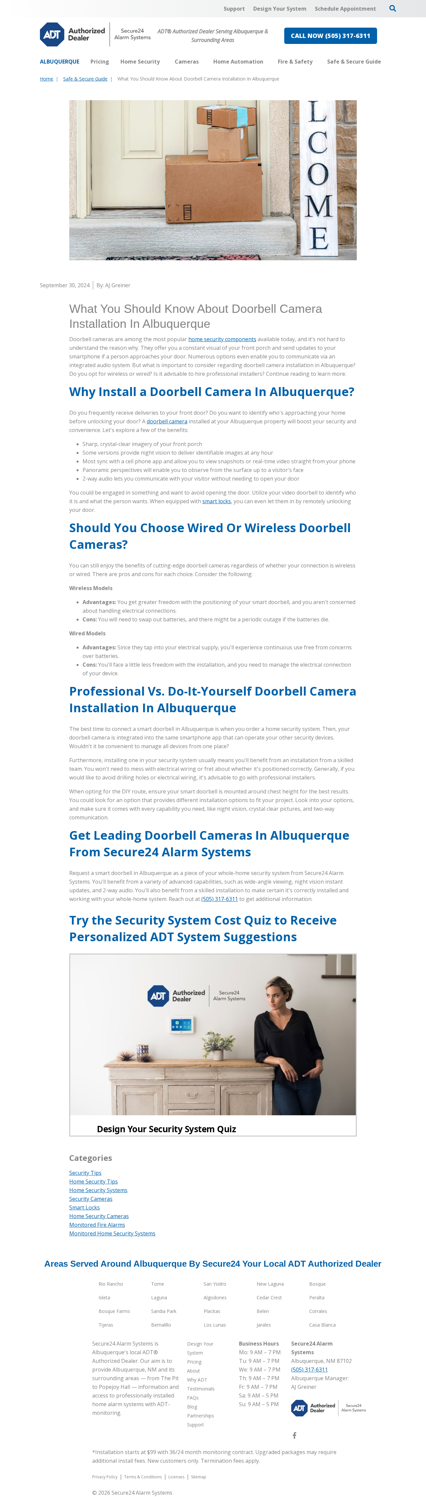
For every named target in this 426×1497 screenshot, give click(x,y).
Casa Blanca (322, 1325)
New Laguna (270, 1284)
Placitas (212, 1311)
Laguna (159, 1297)
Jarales (264, 1325)
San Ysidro (215, 1284)
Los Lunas (215, 1325)
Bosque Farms (114, 1311)
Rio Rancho (111, 1284)
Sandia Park (163, 1311)
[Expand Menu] (163, 61)
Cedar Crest (269, 1297)
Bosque (317, 1284)
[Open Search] (392, 8)
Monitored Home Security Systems (112, 1233)
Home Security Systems (98, 1190)
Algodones (215, 1297)
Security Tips (85, 1172)
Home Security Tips (93, 1181)
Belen (263, 1311)
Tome (157, 1284)
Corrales (318, 1311)
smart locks (216, 501)
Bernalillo (161, 1325)
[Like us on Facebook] (294, 1436)
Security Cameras (90, 1198)
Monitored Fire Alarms (97, 1224)
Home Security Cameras (99, 1216)
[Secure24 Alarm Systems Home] (95, 34)
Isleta (104, 1297)
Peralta (316, 1297)
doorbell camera (167, 421)
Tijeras (106, 1325)
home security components (222, 339)
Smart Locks (84, 1207)
